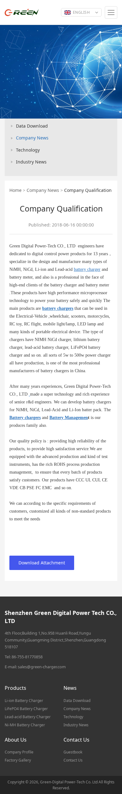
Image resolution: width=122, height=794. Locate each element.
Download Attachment (41, 563)
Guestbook (73, 752)
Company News (32, 138)
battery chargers (57, 308)
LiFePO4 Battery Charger (26, 708)
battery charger (87, 269)
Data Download (32, 126)
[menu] (111, 12)
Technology (28, 150)
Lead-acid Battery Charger (28, 716)
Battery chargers (25, 417)
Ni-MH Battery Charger (25, 725)
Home (15, 190)
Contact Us (73, 760)
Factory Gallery (18, 760)
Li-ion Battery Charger (24, 700)
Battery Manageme (67, 417)
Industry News (31, 162)
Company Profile (19, 752)
